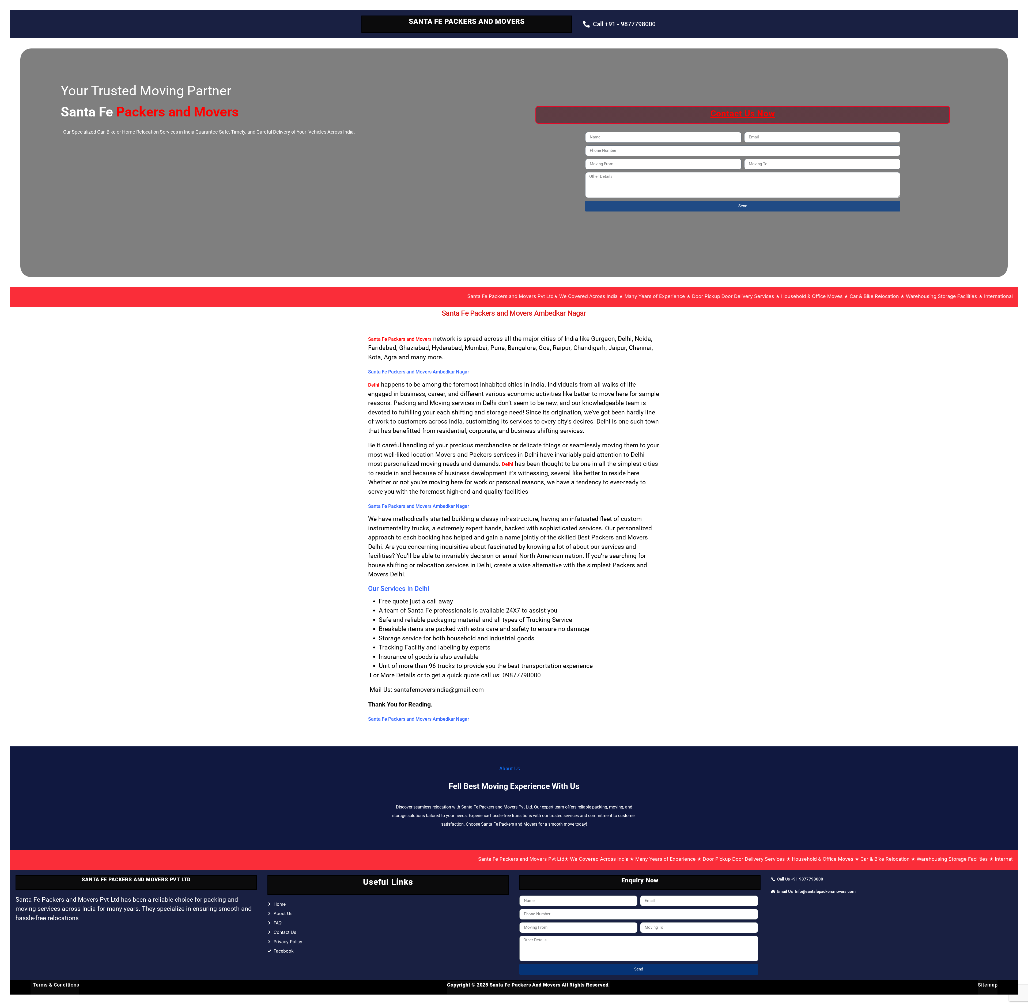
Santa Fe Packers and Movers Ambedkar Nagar (514, 313)
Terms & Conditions (55, 985)
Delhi (373, 385)
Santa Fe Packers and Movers (400, 339)
